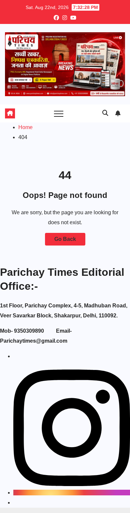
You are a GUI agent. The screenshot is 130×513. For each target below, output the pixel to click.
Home (25, 127)
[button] (105, 113)
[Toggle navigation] (59, 113)
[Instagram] (71, 492)
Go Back (65, 239)
